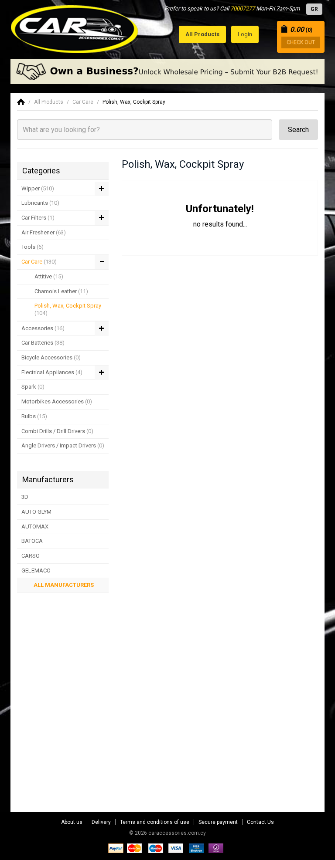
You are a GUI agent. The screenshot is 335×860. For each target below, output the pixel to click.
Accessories (43, 328)
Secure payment (218, 822)
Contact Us (260, 822)
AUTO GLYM (36, 511)
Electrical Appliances (51, 372)
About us (71, 822)
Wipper (37, 188)
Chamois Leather (61, 291)
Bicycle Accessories (51, 357)
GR (314, 9)
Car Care (82, 102)
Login (245, 34)
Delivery (101, 822)
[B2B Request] (167, 71)
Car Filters (38, 217)
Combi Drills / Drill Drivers (57, 431)
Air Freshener (43, 232)
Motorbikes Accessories (56, 401)
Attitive (48, 276)
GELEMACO (36, 570)
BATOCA (32, 541)
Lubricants (40, 203)
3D (24, 497)
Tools (32, 247)
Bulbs (34, 416)
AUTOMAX (34, 526)
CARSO (30, 555)
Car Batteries (43, 342)
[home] (21, 102)
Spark (32, 386)
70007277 (242, 8)
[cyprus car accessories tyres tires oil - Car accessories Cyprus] (74, 27)
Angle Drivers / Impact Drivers (62, 445)
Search (298, 129)
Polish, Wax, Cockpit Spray (134, 102)
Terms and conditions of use (154, 822)
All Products (48, 102)
